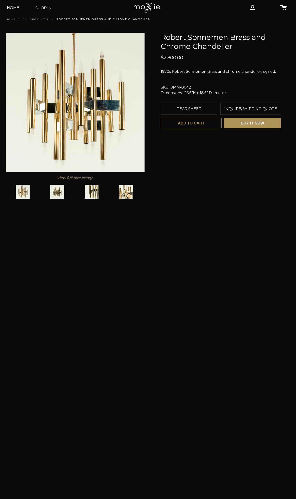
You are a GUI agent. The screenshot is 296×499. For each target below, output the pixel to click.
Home (11, 19)
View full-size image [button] (75, 178)
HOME (13, 8)
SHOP (41, 8)
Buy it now (252, 123)
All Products (35, 19)
